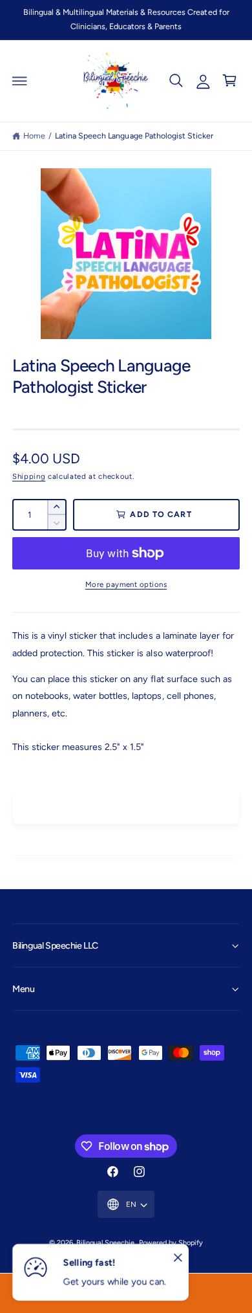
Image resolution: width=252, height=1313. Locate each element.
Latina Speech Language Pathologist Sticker (134, 135)
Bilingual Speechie (105, 1243)
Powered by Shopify (171, 1243)
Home (34, 135)
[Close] (177, 1258)
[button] (20, 80)
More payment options (126, 584)
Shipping (28, 476)
